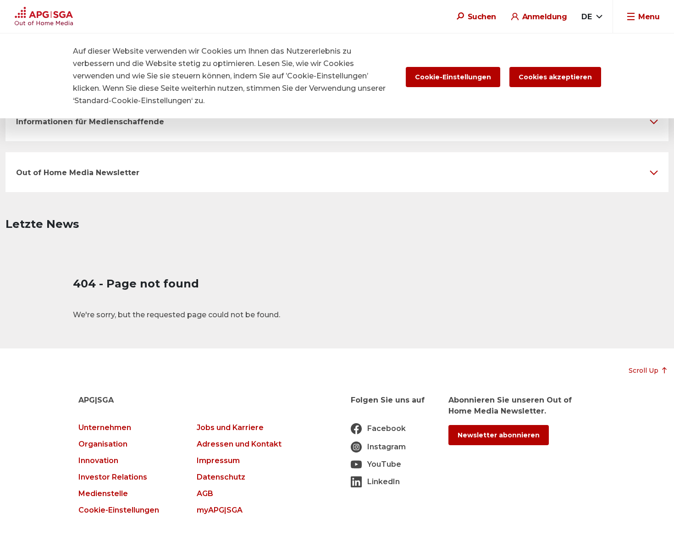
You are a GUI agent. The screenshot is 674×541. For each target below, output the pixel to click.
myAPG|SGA (220, 510)
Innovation (98, 460)
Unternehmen (104, 427)
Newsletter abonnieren (499, 435)
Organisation (102, 444)
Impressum (218, 460)
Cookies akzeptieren (555, 77)
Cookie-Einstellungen (118, 510)
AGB (205, 493)
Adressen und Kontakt (239, 444)
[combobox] (591, 16)
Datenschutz (221, 477)
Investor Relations (112, 477)
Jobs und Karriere (230, 427)
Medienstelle (103, 493)
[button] (337, 121)
